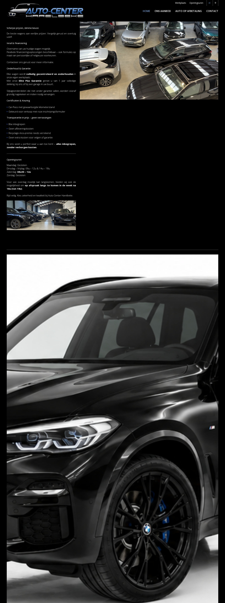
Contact (212, 11)
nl (209, 2)
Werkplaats (180, 2)
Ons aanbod (163, 11)
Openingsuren (196, 2)
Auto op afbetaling (188, 11)
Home (146, 11)
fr (215, 2)
